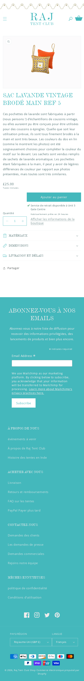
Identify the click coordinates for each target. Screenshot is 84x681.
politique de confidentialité (27, 588)
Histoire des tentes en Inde (27, 457)
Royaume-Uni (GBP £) (27, 642)
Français (61, 642)
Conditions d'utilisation (24, 597)
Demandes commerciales (26, 554)
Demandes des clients (23, 535)
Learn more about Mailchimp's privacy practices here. (42, 391)
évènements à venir (22, 439)
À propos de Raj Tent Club (26, 448)
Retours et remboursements (28, 492)
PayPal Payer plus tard (24, 510)
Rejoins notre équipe (23, 563)
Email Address (24, 356)
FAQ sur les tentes (21, 501)
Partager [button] (13, 268)
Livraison (14, 483)
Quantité (8, 213)
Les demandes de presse (25, 544)
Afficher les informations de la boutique (53, 221)
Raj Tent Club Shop (25, 670)
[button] (5, 19)
